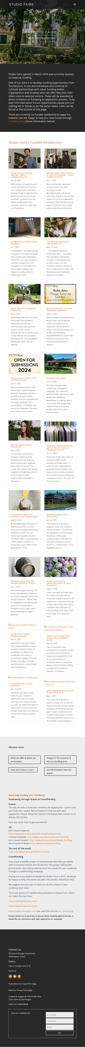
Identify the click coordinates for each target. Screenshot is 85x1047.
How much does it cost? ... (23, 769)
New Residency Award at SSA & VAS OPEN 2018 (60, 691)
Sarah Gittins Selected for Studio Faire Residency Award (59, 638)
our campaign (65, 911)
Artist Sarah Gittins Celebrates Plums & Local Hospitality (59, 583)
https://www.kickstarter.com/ (23, 906)
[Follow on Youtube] (14, 976)
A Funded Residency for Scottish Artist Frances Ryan (24, 515)
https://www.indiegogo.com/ (23, 911)
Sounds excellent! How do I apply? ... (59, 771)
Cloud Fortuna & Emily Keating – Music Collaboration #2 (21, 175)
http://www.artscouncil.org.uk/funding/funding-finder (35, 833)
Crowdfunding (17, 121)
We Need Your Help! (56, 378)
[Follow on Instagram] (10, 976)
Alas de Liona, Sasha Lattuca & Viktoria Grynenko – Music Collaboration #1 (60, 175)
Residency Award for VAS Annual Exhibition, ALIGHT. (23, 582)
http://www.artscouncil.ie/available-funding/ (50, 840)
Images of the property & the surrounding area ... (59, 760)
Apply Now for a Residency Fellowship (23, 309)
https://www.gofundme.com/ (23, 901)
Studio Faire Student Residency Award (20, 635)
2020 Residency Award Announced (21, 445)
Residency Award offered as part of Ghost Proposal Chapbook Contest (60, 447)
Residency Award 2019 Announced (57, 515)
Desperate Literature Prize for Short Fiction (23, 379)
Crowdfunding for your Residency (22, 684)
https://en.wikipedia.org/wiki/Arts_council (29, 851)
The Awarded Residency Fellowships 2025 (58, 242)
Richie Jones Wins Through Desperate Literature (59, 309)
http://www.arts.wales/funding (45, 843)
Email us (12, 961)
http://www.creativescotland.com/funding (47, 836)
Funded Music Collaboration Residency (24, 242)
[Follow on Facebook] (19, 976)
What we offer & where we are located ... (23, 760)
